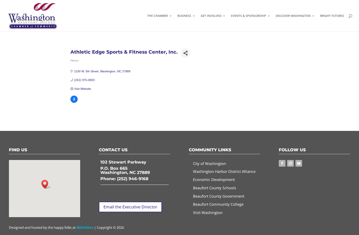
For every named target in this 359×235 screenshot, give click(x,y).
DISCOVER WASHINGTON (293, 16)
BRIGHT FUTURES (332, 16)
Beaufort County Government (218, 196)
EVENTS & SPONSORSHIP (248, 16)
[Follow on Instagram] (290, 163)
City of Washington (209, 163)
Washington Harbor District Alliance (224, 171)
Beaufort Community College (218, 204)
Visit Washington (208, 212)
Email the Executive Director (130, 207)
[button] (46, 184)
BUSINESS (184, 16)
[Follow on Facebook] (282, 163)
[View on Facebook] (74, 101)
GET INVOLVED (211, 16)
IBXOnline (84, 227)
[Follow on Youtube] (298, 163)
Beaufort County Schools (214, 187)
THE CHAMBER (157, 16)
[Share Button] (185, 53)
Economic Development (214, 179)
